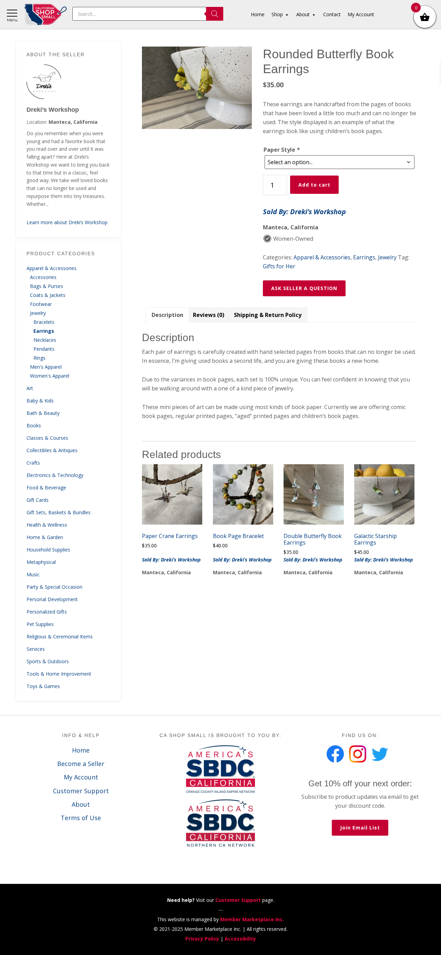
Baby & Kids (40, 400)
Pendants (43, 349)
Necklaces (44, 340)
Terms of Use (81, 818)
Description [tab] (167, 315)
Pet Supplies (40, 624)
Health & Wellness (47, 524)
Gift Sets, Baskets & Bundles (59, 512)
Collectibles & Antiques (52, 450)
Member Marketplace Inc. (252, 919)
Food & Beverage (46, 487)
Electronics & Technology (55, 475)
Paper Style (282, 149)
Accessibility (240, 938)
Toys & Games (43, 686)
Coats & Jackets (47, 295)
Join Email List (360, 827)
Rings (39, 358)
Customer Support (81, 791)
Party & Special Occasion (54, 587)
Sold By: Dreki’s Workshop (304, 211)
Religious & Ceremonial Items (60, 636)
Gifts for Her (279, 266)
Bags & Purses (46, 286)
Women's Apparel (49, 375)
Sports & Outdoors (48, 661)
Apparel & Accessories (51, 268)
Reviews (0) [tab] (208, 315)
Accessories (43, 277)
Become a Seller (80, 763)
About (81, 804)
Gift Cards (38, 500)
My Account (81, 777)
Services (36, 649)
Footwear (41, 304)
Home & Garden (45, 537)
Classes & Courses (47, 438)
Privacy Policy (202, 938)
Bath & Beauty (43, 413)
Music (33, 574)
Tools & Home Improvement (59, 673)
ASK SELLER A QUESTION (304, 288)
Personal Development (52, 599)
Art (30, 388)
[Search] (214, 14)
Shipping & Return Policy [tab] (267, 315)
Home (81, 750)
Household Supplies (48, 549)
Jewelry (38, 313)
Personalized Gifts (47, 611)
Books (34, 425)
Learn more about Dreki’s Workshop (67, 222)
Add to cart (314, 184)
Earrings (43, 331)
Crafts (33, 462)
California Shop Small (45, 15)
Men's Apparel (46, 367)
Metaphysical (41, 562)
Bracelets (43, 322)
